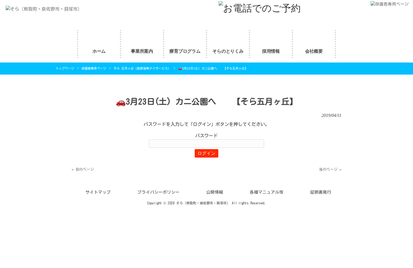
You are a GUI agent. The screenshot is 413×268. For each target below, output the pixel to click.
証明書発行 (320, 192)
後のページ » (330, 169)
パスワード (206, 135)
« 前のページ (83, 169)
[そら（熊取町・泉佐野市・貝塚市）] (41, 9)
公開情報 (214, 192)
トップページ (65, 68)
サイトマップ (98, 192)
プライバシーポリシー (158, 192)
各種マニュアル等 (266, 192)
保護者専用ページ (93, 68)
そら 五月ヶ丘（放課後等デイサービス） (142, 68)
